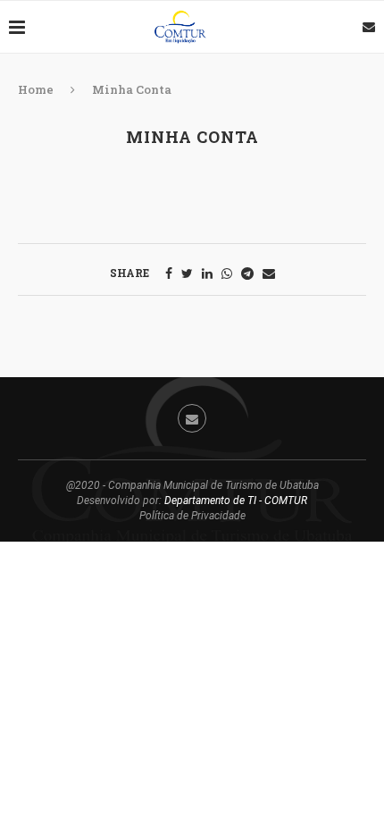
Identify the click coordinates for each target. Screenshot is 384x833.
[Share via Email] (269, 273)
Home (36, 89)
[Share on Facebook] (168, 273)
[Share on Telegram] (247, 273)
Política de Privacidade (192, 515)
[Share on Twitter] (187, 273)
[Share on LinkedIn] (207, 273)
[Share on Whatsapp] (226, 273)
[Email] (369, 27)
